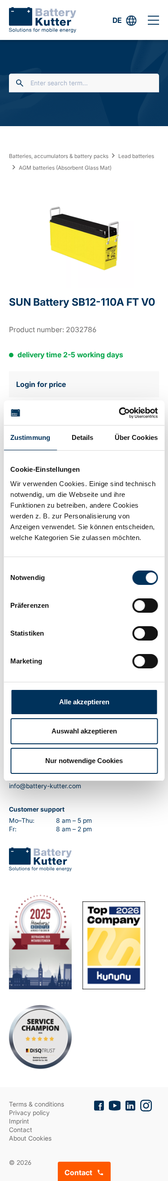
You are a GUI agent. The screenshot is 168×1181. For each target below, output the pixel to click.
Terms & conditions (36, 1104)
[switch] (145, 605)
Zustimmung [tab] (30, 437)
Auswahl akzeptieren (84, 731)
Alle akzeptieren (84, 702)
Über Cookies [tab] (136, 437)
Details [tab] (83, 437)
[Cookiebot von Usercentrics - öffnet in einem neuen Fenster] (120, 413)
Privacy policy (29, 1112)
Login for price (41, 384)
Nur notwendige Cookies (84, 760)
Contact (20, 1129)
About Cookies (30, 1138)
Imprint (19, 1121)
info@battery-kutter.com (45, 786)
